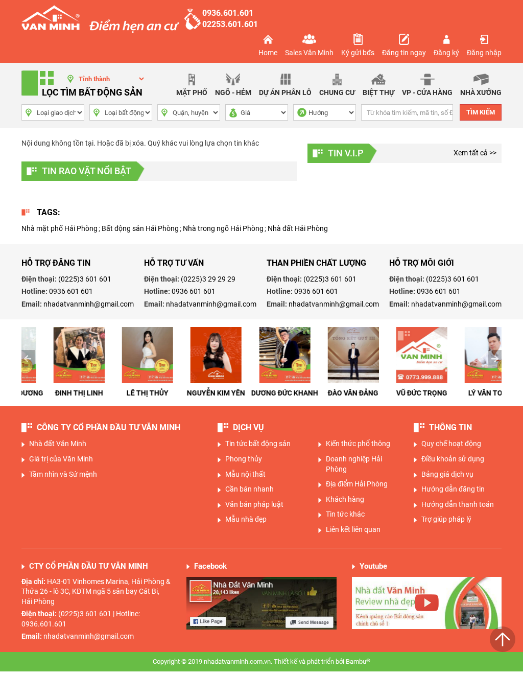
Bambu (358, 661)
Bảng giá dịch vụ (447, 474)
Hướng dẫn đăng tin (453, 489)
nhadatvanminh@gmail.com (88, 304)
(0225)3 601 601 (84, 279)
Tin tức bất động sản (258, 443)
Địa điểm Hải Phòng (357, 484)
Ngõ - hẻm (233, 92)
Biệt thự (378, 92)
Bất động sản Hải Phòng (140, 228)
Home (267, 53)
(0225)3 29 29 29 (208, 279)
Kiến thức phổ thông (358, 443)
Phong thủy (243, 459)
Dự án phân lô (285, 92)
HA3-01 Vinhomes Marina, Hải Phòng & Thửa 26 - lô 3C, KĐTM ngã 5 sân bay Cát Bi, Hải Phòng (96, 591)
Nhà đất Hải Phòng (298, 228)
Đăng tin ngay (404, 53)
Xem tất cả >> (475, 153)
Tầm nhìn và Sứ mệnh (63, 474)
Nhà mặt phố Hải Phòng (59, 228)
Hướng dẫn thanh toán (457, 504)
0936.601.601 (227, 13)
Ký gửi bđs (357, 53)
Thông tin (450, 427)
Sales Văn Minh (309, 53)
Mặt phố (191, 92)
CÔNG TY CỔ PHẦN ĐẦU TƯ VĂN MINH (108, 427)
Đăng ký (446, 53)
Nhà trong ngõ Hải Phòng (223, 228)
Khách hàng (345, 499)
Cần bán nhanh (249, 489)
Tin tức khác (345, 514)
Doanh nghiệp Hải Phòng (354, 464)
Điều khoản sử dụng (452, 459)
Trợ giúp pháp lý (446, 519)
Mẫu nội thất (245, 474)
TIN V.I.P (346, 153)
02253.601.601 (230, 24)
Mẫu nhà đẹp (246, 519)
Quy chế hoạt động (451, 443)
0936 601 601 (71, 291)
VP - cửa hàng (427, 92)
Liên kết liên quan (353, 529)
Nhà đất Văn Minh (57, 443)
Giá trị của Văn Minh (61, 459)
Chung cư (337, 92)
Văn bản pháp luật (254, 504)
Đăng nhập (484, 53)
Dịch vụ (248, 427)
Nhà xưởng (481, 92)
